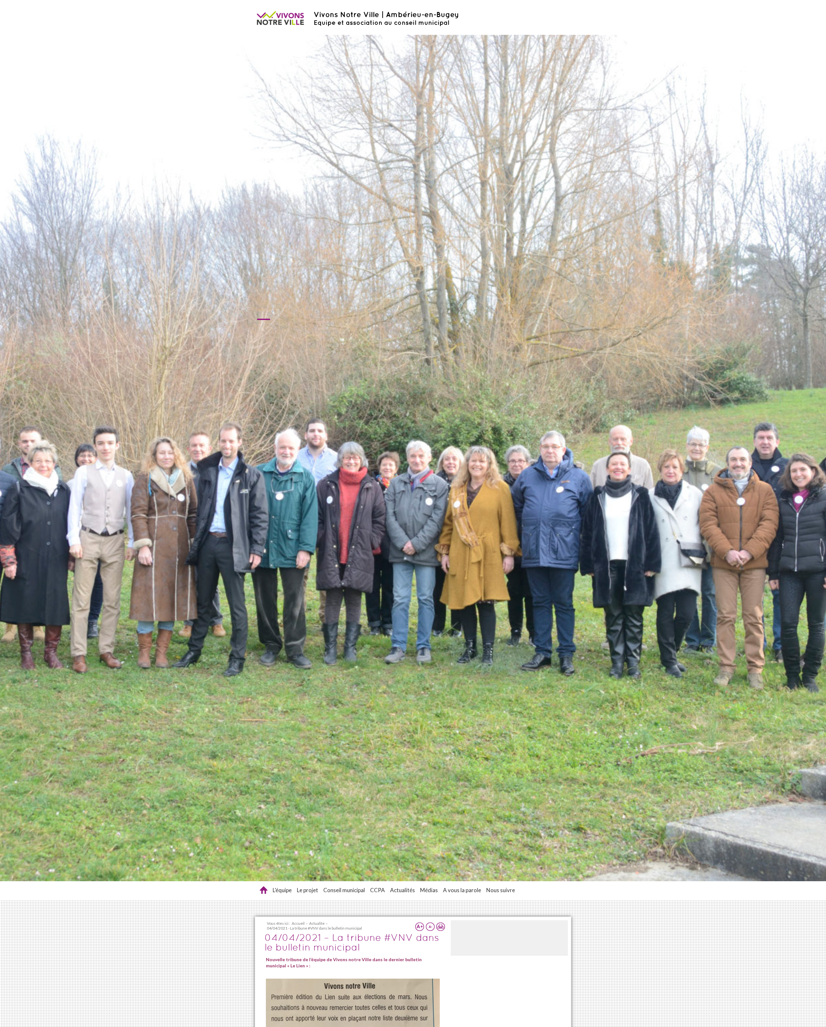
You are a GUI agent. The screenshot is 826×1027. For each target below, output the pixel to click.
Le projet (307, 890)
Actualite (317, 923)
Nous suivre (500, 890)
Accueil (263, 890)
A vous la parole (462, 890)
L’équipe (282, 890)
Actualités (402, 890)
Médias (429, 890)
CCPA (377, 890)
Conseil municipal (344, 890)
